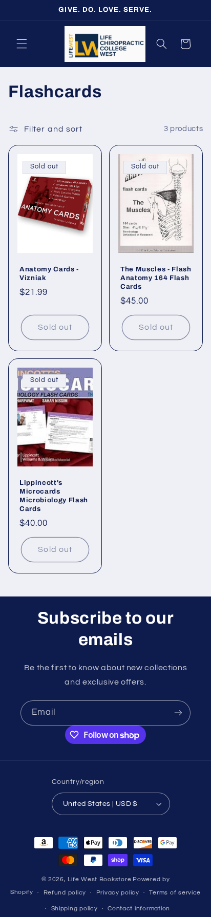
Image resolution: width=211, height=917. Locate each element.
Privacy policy (117, 892)
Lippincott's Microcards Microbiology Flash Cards (53, 496)
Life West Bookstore (99, 879)
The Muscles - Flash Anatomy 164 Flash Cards (156, 277)
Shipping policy (74, 908)
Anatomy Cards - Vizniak (49, 273)
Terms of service (175, 892)
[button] (21, 44)
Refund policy (65, 892)
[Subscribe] (178, 713)
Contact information (139, 908)
